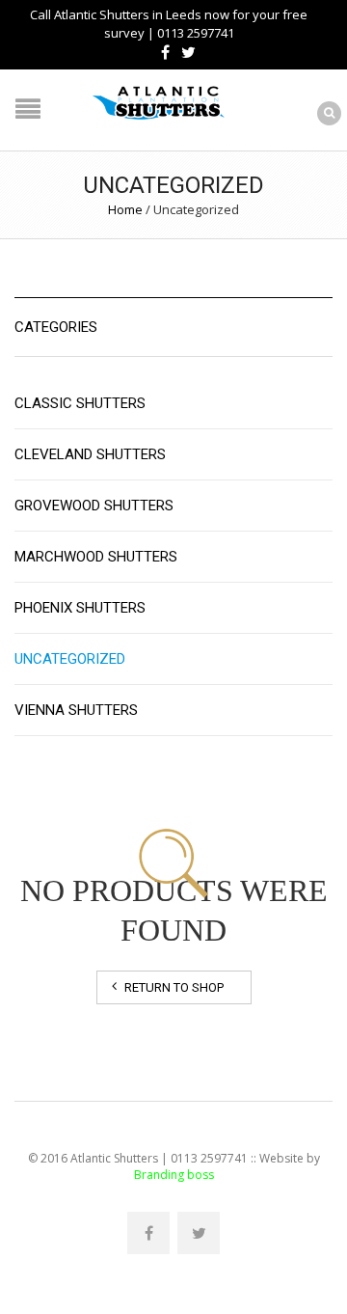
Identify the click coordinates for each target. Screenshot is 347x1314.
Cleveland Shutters (90, 454)
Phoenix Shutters (80, 607)
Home (125, 209)
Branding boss (174, 1174)
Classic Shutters (80, 403)
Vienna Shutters (76, 710)
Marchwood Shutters (95, 556)
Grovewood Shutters (94, 505)
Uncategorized (69, 659)
